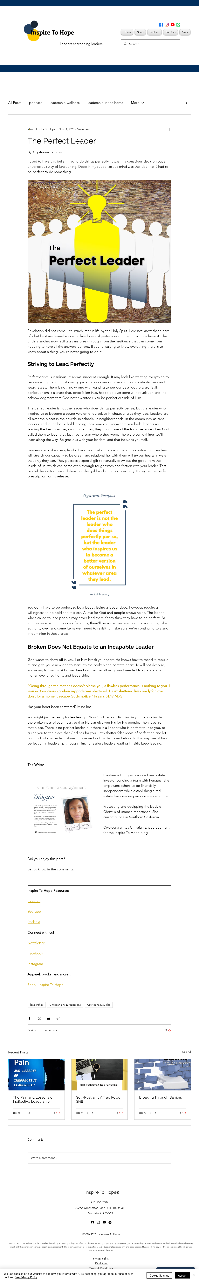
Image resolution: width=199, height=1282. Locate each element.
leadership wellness (65, 103)
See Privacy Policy (26, 1277)
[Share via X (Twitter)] (39, 1018)
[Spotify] (178, 25)
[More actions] (169, 129)
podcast (35, 103)
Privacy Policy (101, 1258)
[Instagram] (167, 25)
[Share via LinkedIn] (48, 1018)
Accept (182, 1275)
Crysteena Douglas (98, 1004)
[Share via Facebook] (29, 1018)
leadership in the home (105, 103)
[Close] (194, 1275)
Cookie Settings (159, 1275)
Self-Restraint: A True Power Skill (99, 1099)
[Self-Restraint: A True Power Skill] (100, 1074)
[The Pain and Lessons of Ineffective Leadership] (36, 1074)
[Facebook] (161, 25)
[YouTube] (173, 25)
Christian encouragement (65, 1004)
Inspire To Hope (102, 1192)
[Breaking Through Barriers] (162, 1074)
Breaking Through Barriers (160, 1097)
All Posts (14, 103)
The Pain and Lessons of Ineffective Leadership (33, 1099)
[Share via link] (58, 1018)
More (135, 103)
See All (186, 1051)
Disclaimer (101, 1263)
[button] (192, 9)
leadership (36, 1004)
